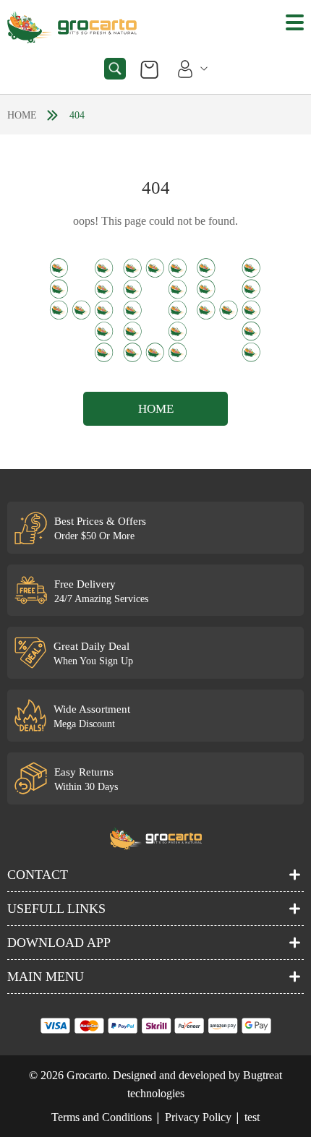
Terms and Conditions (101, 1117)
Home (22, 115)
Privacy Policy (198, 1117)
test (252, 1117)
